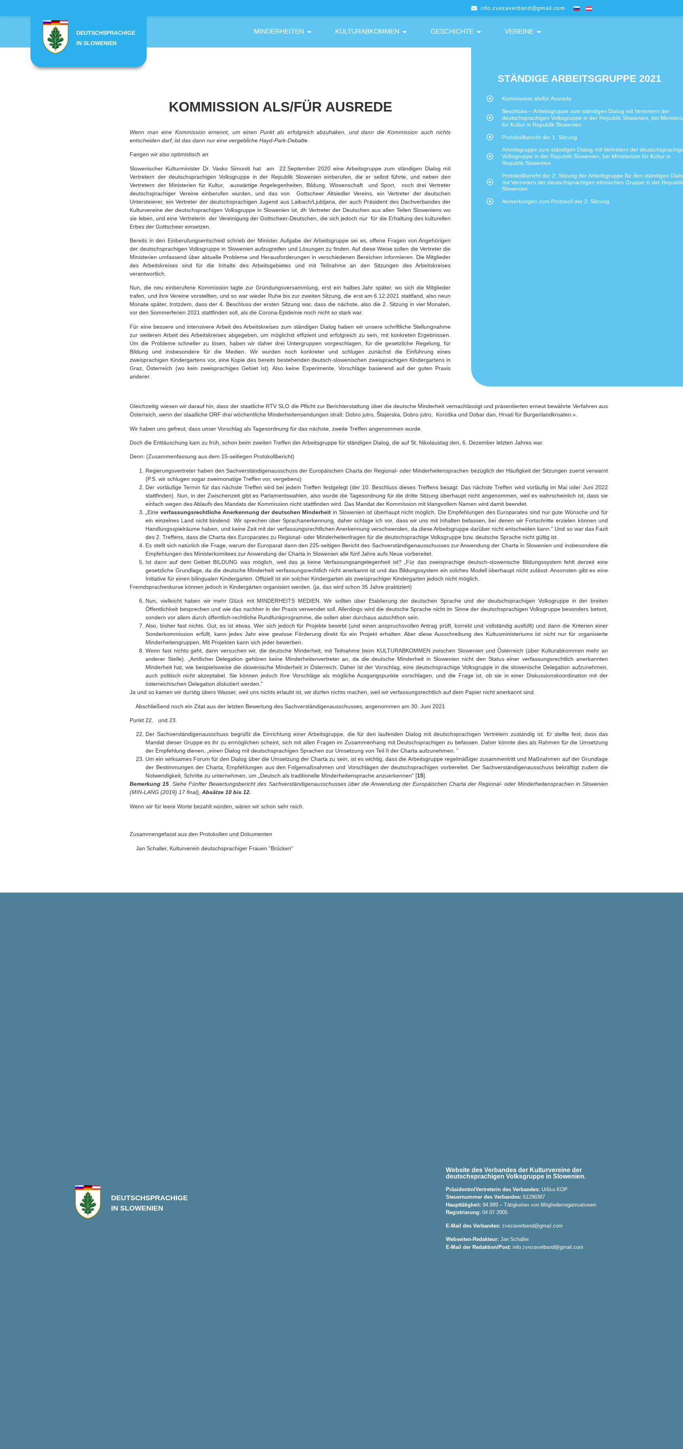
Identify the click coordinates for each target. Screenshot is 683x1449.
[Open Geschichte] (478, 31)
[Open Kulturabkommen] (404, 31)
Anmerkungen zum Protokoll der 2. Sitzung (555, 201)
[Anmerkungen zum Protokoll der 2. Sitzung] (490, 201)
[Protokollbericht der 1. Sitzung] (490, 137)
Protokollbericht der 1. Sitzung (539, 137)
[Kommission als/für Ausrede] (490, 98)
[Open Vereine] (539, 31)
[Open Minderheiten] (309, 31)
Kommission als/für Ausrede (537, 98)
